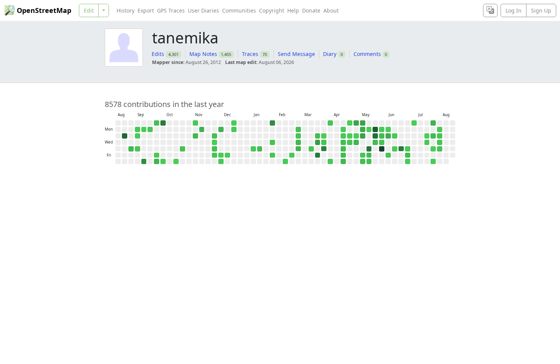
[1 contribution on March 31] (323, 136)
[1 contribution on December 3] (214, 142)
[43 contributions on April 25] (343, 161)
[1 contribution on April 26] (349, 123)
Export (146, 10)
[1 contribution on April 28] (349, 136)
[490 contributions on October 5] (163, 123)
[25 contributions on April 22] (343, 142)
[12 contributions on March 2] (298, 129)
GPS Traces (171, 10)
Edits (158, 53)
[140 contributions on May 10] (362, 123)
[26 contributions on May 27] (375, 142)
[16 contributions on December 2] (214, 136)
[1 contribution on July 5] (414, 123)
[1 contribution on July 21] (427, 136)
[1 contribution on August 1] (433, 161)
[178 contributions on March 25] (317, 142)
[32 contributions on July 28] (433, 136)
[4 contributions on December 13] (221, 161)
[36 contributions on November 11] (195, 136)
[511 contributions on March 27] (317, 155)
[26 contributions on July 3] (407, 155)
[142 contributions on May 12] (362, 136)
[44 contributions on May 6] (356, 142)
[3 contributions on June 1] (381, 129)
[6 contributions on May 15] (362, 155)
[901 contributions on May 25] (375, 129)
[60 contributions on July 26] (433, 123)
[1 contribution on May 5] (356, 136)
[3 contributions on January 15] (253, 149)
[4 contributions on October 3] (156, 155)
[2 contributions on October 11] (163, 161)
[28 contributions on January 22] (259, 149)
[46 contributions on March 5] (298, 149)
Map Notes (203, 53)
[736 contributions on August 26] (124, 136)
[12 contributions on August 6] (439, 149)
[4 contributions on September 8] (137, 129)
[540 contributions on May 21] (369, 149)
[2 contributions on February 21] (285, 161)
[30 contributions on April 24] (343, 155)
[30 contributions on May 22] (369, 155)
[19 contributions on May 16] (362, 161)
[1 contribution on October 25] (176, 161)
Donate (311, 10)
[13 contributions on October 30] (182, 149)
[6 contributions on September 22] (150, 129)
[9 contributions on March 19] (311, 149)
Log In (514, 10)
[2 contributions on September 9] (137, 136)
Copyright (271, 10)
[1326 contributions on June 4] (381, 149)
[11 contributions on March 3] (298, 136)
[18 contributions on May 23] (369, 161)
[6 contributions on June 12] (388, 155)
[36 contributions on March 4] (298, 142)
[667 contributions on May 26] (375, 136)
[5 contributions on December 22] (234, 129)
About (331, 10)
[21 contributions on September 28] (156, 123)
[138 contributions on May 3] (356, 123)
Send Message (296, 53)
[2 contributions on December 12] (221, 155)
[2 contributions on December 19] (227, 155)
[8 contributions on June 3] (381, 142)
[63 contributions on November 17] (202, 129)
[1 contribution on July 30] (433, 149)
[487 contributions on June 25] (401, 149)
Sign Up (541, 10)
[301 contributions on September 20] (144, 161)
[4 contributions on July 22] (427, 142)
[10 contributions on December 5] (214, 155)
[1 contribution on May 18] (369, 129)
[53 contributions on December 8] (221, 129)
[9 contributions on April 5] (330, 123)
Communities (239, 10)
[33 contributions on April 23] (343, 149)
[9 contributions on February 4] (272, 142)
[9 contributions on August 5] (439, 142)
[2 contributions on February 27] (291, 155)
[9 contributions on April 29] (349, 142)
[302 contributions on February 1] (272, 123)
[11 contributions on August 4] (439, 136)
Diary (329, 53)
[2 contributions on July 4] (407, 161)
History (125, 10)
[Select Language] (490, 10)
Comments (367, 53)
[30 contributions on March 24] (317, 136)
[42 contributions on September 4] (131, 149)
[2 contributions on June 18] (394, 149)
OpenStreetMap (44, 10)
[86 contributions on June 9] (388, 136)
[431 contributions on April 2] (323, 149)
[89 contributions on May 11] (362, 129)
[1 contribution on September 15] (144, 129)
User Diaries (203, 10)
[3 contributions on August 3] (439, 129)
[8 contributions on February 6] (272, 155)
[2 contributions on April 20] (343, 129)
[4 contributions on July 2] (407, 149)
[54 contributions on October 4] (156, 161)
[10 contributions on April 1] (323, 142)
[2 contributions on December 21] (234, 123)
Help (293, 10)
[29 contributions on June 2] (381, 136)
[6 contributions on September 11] (137, 149)
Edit (89, 10)
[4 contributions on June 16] (394, 136)
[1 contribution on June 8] (388, 129)
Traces (250, 53)
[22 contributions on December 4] (214, 149)
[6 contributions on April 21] (343, 136)
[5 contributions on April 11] (330, 161)
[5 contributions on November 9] (195, 123)
